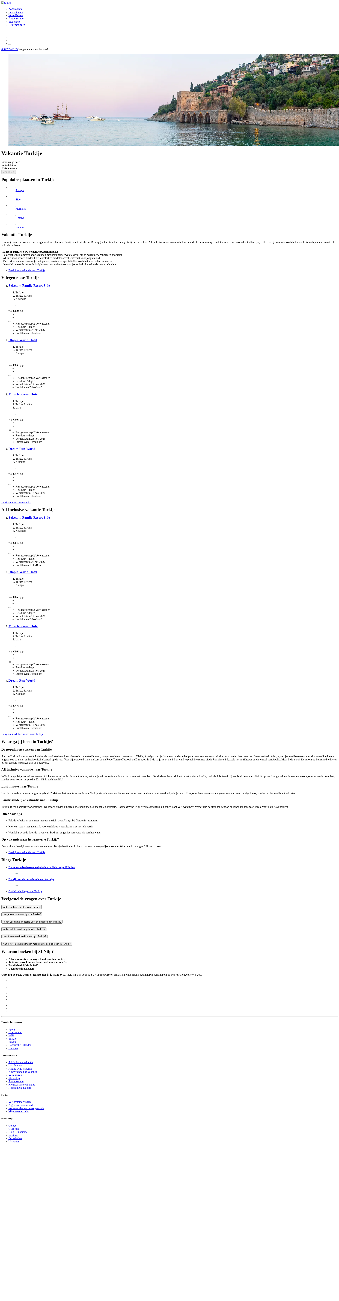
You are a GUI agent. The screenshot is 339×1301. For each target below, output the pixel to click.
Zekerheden (15, 1138)
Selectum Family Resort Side (29, 285)
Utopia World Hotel (22, 340)
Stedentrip (14, 21)
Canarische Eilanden (19, 1044)
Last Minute (15, 1065)
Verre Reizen (15, 15)
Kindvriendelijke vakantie (22, 1071)
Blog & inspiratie (18, 1131)
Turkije (12, 1038)
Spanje (12, 1029)
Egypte (12, 1041)
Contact (12, 1125)
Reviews (13, 1135)
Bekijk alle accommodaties (16, 502)
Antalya (20, 217)
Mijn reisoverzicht (18, 1111)
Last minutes (15, 12)
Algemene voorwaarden (21, 1105)
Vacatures (13, 1141)
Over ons (13, 1128)
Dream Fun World (21, 449)
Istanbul (20, 227)
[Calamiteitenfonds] (2, 30)
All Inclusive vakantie (20, 1062)
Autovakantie (15, 18)
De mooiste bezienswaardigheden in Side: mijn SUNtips (41, 867)
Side (18, 199)
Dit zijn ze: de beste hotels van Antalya (31, 879)
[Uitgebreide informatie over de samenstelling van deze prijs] (9, 321)
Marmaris (21, 208)
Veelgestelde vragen (19, 1101)
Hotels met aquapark (19, 1087)
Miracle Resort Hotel (23, 394)
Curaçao (13, 1048)
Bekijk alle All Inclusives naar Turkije (22, 734)
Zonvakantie (15, 8)
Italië (11, 1035)
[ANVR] (1, 30)
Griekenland (15, 1032)
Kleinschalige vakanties (21, 1084)
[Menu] (9, 44)
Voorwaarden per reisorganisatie (26, 1108)
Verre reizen (15, 1075)
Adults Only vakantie (20, 1068)
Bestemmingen (16, 24)
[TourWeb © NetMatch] (169, 1297)
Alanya (20, 190)
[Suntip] (6, 2)
